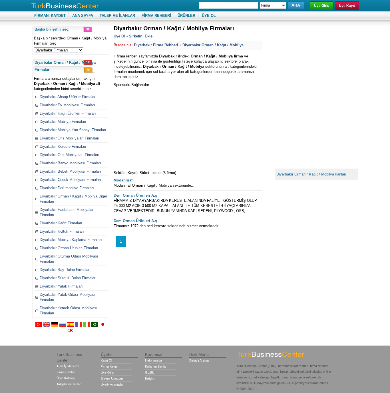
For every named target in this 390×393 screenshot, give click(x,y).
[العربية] (94, 325)
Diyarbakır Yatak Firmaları (61, 286)
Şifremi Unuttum (112, 378)
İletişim (149, 378)
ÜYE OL (209, 15)
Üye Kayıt (347, 6)
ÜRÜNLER (186, 15)
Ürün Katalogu (66, 378)
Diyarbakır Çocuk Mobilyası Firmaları (70, 179)
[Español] (70, 325)
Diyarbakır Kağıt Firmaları (61, 223)
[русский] (62, 325)
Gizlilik (149, 372)
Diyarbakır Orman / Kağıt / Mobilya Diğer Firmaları (73, 199)
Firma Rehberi (66, 372)
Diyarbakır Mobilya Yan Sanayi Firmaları (73, 130)
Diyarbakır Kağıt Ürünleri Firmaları (68, 113)
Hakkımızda (153, 360)
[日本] (102, 325)
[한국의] (70, 331)
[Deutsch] (54, 325)
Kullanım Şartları (156, 366)
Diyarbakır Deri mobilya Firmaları (67, 188)
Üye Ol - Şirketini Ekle (133, 36)
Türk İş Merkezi (68, 366)
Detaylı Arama (199, 360)
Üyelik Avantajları (112, 384)
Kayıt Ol (106, 360)
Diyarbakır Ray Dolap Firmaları (65, 270)
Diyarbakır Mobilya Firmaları (63, 121)
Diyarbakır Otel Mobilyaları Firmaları (69, 155)
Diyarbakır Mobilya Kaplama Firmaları (71, 240)
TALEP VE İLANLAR (117, 15)
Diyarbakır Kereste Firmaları (63, 146)
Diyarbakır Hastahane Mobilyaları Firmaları (67, 212)
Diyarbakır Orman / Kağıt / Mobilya (213, 45)
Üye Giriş (321, 6)
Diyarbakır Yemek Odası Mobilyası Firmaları (68, 310)
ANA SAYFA (82, 15)
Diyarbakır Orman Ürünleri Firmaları (69, 248)
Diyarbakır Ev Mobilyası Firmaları (67, 105)
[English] (46, 325)
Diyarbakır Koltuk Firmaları (62, 231)
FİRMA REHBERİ (156, 15)
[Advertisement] (162, 127)
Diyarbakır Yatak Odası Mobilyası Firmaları (67, 297)
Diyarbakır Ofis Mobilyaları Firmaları (69, 138)
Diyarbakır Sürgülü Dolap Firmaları (68, 278)
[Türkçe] (38, 325)
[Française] (78, 325)
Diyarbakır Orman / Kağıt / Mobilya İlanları (311, 174)
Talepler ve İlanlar (69, 384)
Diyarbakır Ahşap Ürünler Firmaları (68, 97)
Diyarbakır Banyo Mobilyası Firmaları (70, 163)
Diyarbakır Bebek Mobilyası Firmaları (70, 171)
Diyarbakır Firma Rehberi (156, 45)
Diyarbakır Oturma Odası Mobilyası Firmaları (69, 259)
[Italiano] (86, 325)
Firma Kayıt (109, 366)
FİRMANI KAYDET (50, 15)
